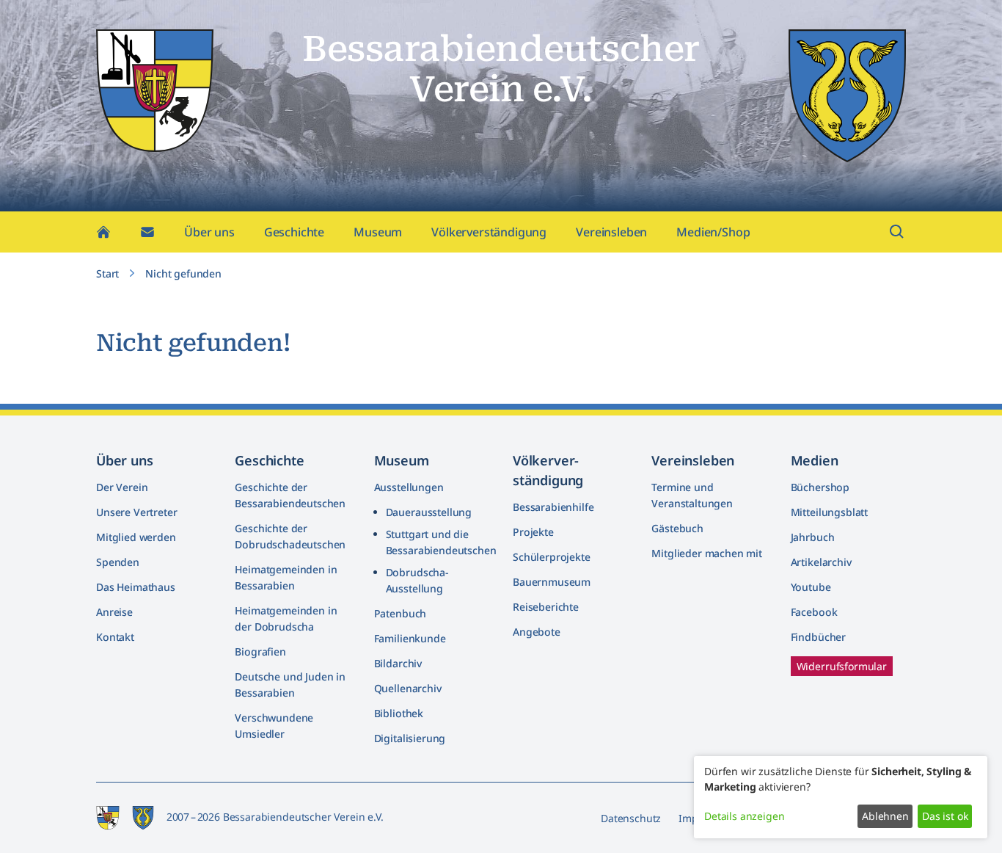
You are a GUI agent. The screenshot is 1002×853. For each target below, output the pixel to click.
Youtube (811, 587)
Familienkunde (410, 638)
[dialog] (840, 797)
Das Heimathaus (135, 587)
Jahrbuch (813, 537)
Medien (814, 460)
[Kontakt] (147, 232)
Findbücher (818, 637)
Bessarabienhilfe (553, 507)
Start (107, 273)
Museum (378, 232)
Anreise (114, 612)
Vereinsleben (611, 232)
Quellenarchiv (408, 688)
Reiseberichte (546, 607)
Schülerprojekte (551, 557)
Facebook (814, 612)
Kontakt (115, 637)
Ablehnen (885, 816)
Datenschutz (631, 818)
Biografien (260, 651)
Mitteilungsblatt (829, 512)
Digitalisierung (410, 738)
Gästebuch (677, 528)
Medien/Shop (713, 232)
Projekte (533, 532)
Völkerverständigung (488, 232)
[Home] (103, 232)
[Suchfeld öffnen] (897, 232)
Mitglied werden (136, 537)
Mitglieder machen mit (706, 553)
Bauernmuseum (551, 582)
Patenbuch (400, 613)
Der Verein (121, 487)
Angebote (536, 632)
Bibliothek (398, 713)
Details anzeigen (744, 816)
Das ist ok (945, 816)
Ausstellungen (409, 487)
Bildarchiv (398, 663)
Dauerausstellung (429, 512)
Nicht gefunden (183, 273)
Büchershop (820, 487)
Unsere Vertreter (136, 512)
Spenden (117, 562)
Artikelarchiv (821, 562)
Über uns (209, 232)
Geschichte (294, 232)
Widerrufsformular (842, 666)
